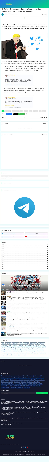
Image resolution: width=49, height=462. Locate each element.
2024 (25, 248)
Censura (18, 347)
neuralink (44, 353)
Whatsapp (22, 113)
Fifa (12, 383)
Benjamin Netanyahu (19, 379)
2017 (25, 262)
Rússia (42, 375)
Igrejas (10, 355)
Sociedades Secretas (32, 383)
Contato (19, 451)
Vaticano (30, 349)
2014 (25, 268)
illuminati (39, 347)
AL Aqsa (10, 385)
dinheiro (23, 347)
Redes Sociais (26, 343)
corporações (4, 347)
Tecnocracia (14, 351)
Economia (18, 349)
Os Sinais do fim (15, 343)
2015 (25, 266)
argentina (42, 379)
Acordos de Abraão (30, 351)
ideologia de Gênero (5, 349)
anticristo (23, 351)
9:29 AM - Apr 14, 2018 (9, 105)
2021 (25, 254)
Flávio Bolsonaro (4, 385)
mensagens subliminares (6, 351)
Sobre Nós (25, 451)
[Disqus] (24, 153)
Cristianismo (30, 353)
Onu (28, 377)
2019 (25, 258)
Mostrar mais (44, 123)
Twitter (16, 113)
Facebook (10, 113)
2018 (25, 260)
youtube (37, 236)
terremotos (4, 353)
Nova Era (24, 377)
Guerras (26, 345)
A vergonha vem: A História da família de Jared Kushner (12, 423)
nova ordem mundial (15, 375)
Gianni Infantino (27, 387)
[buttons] (21, 447)
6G (40, 353)
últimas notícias (40, 351)
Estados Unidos (7, 375)
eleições (25, 349)
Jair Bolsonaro (37, 375)
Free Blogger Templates (41, 454)
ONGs (34, 385)
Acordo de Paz (29, 347)
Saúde (19, 351)
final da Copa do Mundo (26, 385)
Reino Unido (37, 345)
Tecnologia (41, 349)
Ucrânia (2, 379)
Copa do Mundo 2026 (17, 385)
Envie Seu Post (31, 451)
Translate (10, 178)
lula (8, 377)
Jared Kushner (3, 377)
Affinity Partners (22, 355)
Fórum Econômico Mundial (6, 383)
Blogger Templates (19, 454)
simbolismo (23, 381)
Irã (43, 377)
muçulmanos (31, 345)
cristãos (34, 347)
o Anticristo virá (4, 345)
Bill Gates (32, 379)
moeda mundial (17, 381)
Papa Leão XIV (4, 355)
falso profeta (36, 353)
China (21, 343)
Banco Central (9, 353)
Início (16, 451)
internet (42, 345)
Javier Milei (38, 385)
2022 (25, 252)
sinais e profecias (33, 343)
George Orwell (29, 381)
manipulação (21, 345)
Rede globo (15, 345)
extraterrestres (15, 355)
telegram (13, 233)
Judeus (43, 347)
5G (35, 351)
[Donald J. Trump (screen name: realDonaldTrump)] (6, 76)
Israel (3, 343)
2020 (25, 256)
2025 (25, 246)
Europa (10, 345)
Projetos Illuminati (41, 343)
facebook (13, 236)
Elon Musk (37, 379)
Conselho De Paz (19, 387)
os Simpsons (39, 383)
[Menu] (1, 4)
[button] (48, 2)
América (9, 347)
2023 (25, 250)
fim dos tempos (8, 343)
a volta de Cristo (23, 353)
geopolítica (13, 387)
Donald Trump (23, 375)
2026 (25, 244)
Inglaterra (14, 347)
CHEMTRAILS (16, 353)
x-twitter (37, 233)
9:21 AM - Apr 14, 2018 (9, 82)
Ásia (22, 349)
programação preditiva (5, 387)
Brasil (2, 375)
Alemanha (35, 349)
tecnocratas (24, 383)
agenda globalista (18, 377)
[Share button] (26, 114)
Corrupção (12, 349)
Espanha (11, 381)
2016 (25, 264)
